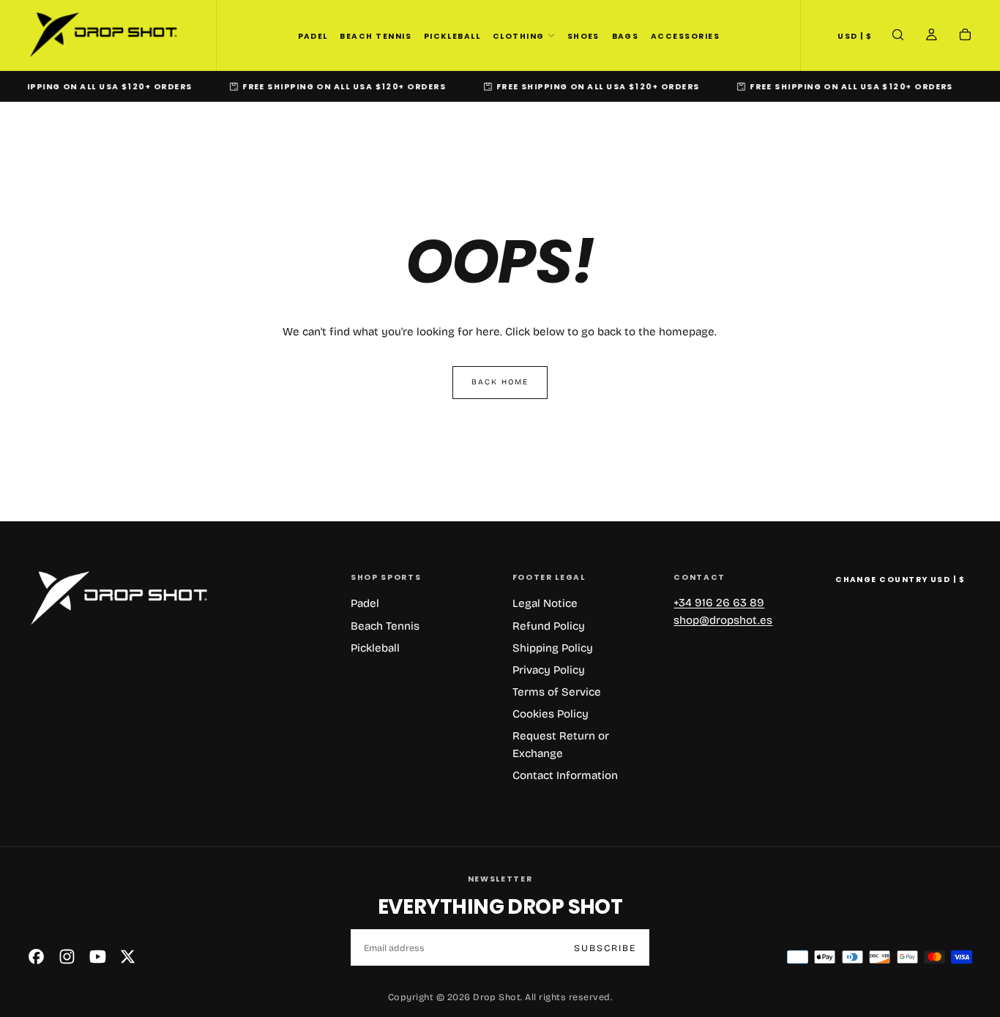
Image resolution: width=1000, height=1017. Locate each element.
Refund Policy (548, 626)
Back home (500, 382)
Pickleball (452, 36)
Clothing (519, 36)
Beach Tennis (375, 36)
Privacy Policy (548, 670)
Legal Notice (545, 603)
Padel (313, 36)
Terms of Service (556, 692)
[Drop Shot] (118, 598)
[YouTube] (98, 956)
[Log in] (931, 36)
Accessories (685, 36)
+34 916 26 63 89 (718, 602)
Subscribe (605, 947)
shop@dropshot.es (722, 620)
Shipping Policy (552, 648)
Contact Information (565, 775)
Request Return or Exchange (560, 744)
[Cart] (965, 36)
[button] (854, 35)
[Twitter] (128, 956)
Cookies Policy (550, 713)
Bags (625, 36)
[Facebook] (36, 956)
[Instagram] (67, 956)
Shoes (583, 36)
